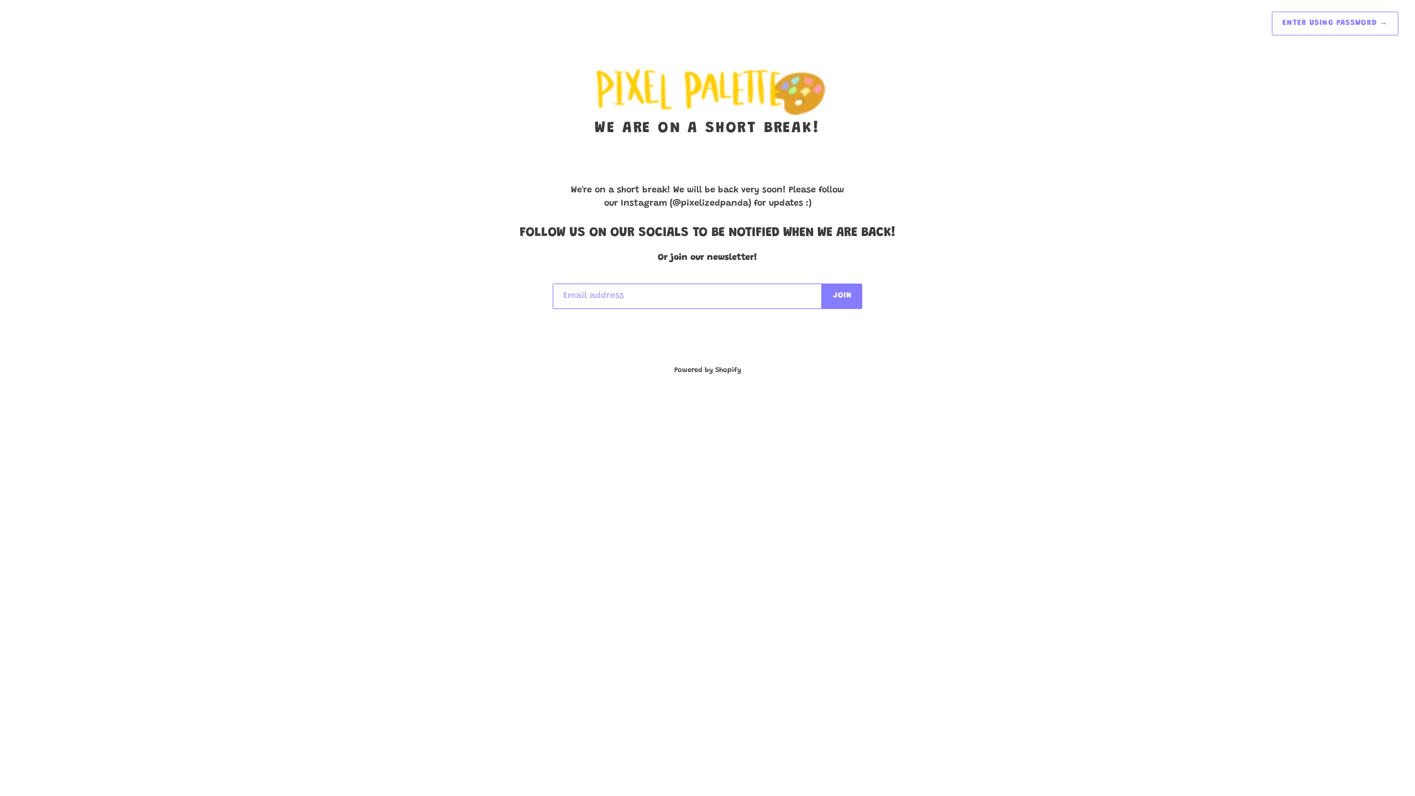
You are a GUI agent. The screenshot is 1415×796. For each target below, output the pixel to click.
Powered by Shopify (707, 370)
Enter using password (1335, 23)
